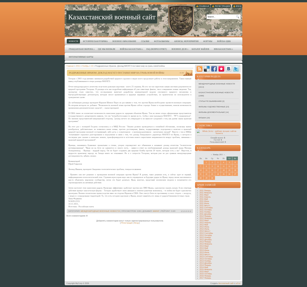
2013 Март (204, 246)
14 (200, 170)
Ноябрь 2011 (218, 154)
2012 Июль (204, 229)
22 (206, 174)
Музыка (202, 118)
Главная (70, 66)
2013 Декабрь (206, 263)
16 (212, 170)
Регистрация (127, 223)
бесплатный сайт (226, 283)
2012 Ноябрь (205, 237)
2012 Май (204, 225)
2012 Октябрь (206, 235)
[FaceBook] (214, 69)
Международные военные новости (100, 211)
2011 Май (204, 199)
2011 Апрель (205, 197)
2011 (78, 66)
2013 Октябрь (206, 259)
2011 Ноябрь (205, 212)
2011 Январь (205, 190)
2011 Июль (204, 203)
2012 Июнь (204, 227)
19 (229, 170)
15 (206, 170)
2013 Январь (205, 242)
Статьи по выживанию (210, 101)
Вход (136, 223)
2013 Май (204, 248)
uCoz (238, 283)
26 (229, 174)
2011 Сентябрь (206, 207)
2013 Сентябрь (206, 257)
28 (200, 178)
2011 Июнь (204, 201)
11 (224, 166)
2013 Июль (204, 252)
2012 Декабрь (206, 239)
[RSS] (199, 69)
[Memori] (221, 69)
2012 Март (204, 220)
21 (200, 174)
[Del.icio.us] (207, 69)
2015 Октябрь (206, 274)
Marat (156, 211)
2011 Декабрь (206, 214)
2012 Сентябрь (206, 233)
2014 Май (204, 267)
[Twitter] (236, 69)
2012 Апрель (205, 222)
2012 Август (205, 231)
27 (235, 174)
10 (92, 66)
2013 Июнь (204, 250)
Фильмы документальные (212, 112)
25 (224, 174)
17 (218, 170)
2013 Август (205, 254)
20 (235, 170)
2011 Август (205, 205)
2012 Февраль (206, 218)
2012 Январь (205, 216)
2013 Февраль (206, 244)
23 (212, 174)
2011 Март (204, 195)
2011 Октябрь (206, 210)
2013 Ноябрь (205, 261)
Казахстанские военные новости (216, 92)
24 (218, 174)
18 (224, 170)
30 (212, 178)
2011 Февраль (206, 193)
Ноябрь (85, 66)
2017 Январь (205, 278)
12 (229, 166)
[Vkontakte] (228, 69)
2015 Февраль (206, 269)
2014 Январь (205, 265)
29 (206, 178)
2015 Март (204, 271)
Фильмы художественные (212, 107)
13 (235, 166)
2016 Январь (205, 276)
